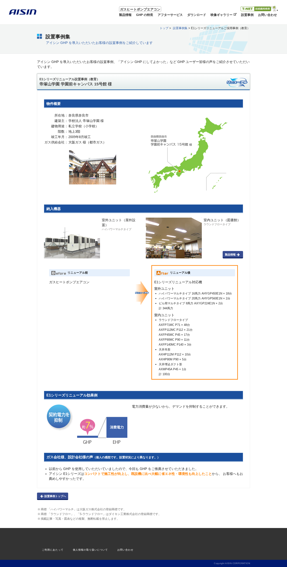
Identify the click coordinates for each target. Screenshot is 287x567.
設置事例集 (180, 28)
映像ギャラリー (222, 15)
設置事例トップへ (55, 496)
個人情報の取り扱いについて (90, 550)
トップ (164, 28)
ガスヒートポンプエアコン (140, 9)
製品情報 (230, 254)
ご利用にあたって (52, 550)
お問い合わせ (125, 550)
